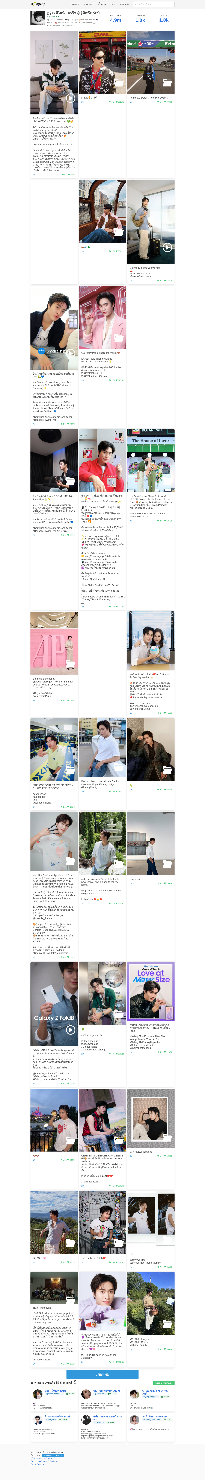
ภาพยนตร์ (89, 4)
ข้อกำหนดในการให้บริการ (44, 1461)
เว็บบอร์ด (125, 4)
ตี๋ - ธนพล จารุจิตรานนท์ (57, 1416)
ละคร (113, 4)
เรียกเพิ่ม (102, 1374)
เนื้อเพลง (102, 4)
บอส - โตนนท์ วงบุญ (55, 1391)
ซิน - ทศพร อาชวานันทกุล (107, 1391)
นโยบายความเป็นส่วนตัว (43, 1458)
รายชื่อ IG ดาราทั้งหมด (164, 1383)
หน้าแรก (75, 4)
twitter (60, 1455)
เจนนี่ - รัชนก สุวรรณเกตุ (154, 1416)
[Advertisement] (54, 198)
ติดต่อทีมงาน (37, 1464)
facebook (48, 1455)
